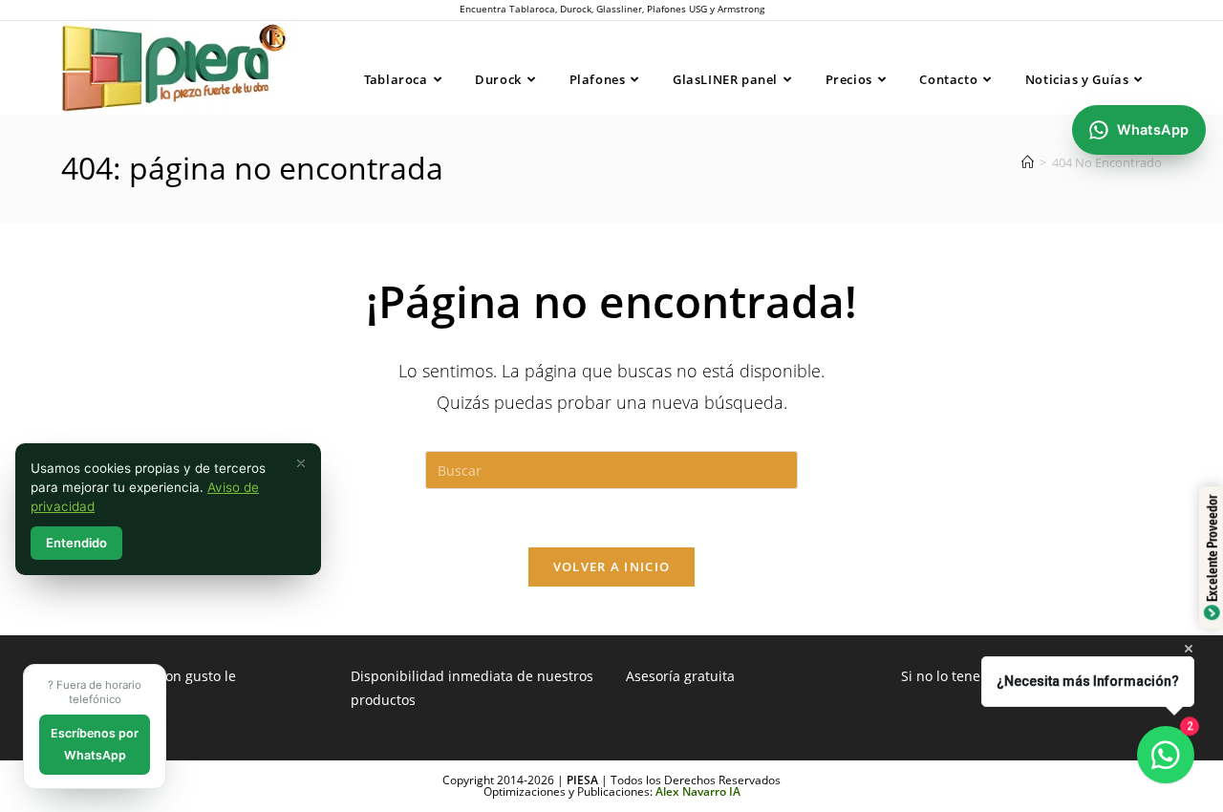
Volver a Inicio (612, 566)
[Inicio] (1027, 162)
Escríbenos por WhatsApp (95, 744)
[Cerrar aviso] (300, 463)
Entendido (76, 542)
